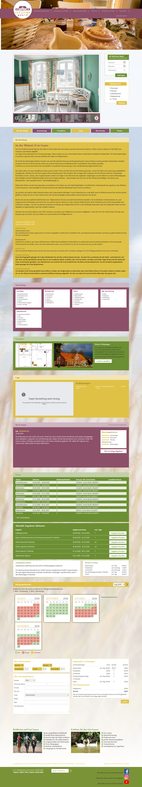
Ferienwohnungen (41, 11)
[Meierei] (73, 355)
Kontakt (123, 11)
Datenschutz (121, 764)
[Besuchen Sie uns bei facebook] (126, 771)
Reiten (94, 11)
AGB (127, 764)
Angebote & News (61, 11)
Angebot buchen (118, 533)
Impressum (107, 764)
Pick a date (35, 665)
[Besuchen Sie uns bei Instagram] (126, 776)
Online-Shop (121, 16)
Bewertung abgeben (114, 451)
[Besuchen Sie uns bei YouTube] (126, 782)
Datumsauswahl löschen (109, 597)
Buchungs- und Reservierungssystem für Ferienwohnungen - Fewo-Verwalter (61, 764)
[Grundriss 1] (33, 355)
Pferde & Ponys (108, 11)
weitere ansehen (103, 361)
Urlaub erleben (80, 11)
